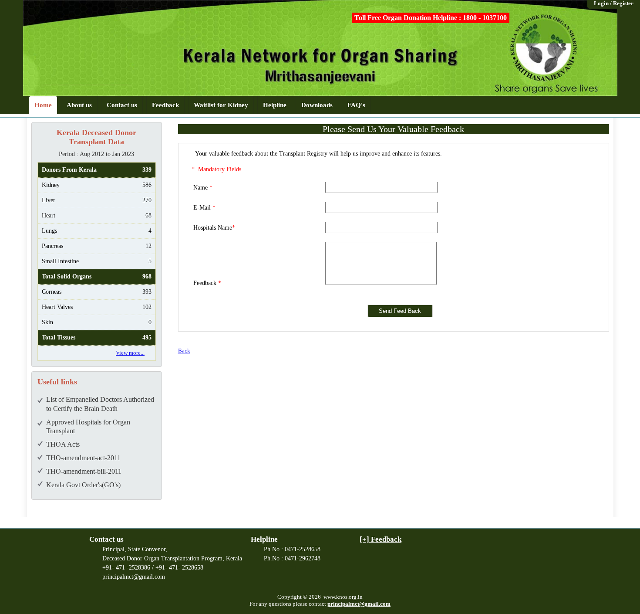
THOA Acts (63, 444)
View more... (130, 352)
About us (79, 105)
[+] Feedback (380, 539)
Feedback (165, 105)
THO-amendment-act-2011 (83, 457)
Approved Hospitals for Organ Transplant (88, 426)
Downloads (317, 105)
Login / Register (613, 3)
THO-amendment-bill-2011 (83, 471)
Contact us (122, 105)
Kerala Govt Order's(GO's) (83, 484)
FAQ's (356, 105)
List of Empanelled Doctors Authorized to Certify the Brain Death (100, 404)
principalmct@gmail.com (359, 603)
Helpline (274, 105)
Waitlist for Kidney (221, 105)
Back (184, 350)
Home (43, 105)
